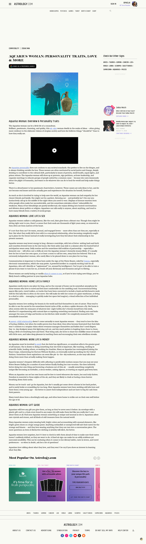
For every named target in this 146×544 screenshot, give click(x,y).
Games (71, 11)
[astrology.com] (23, 4)
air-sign (53, 128)
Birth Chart (86, 11)
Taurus (112, 62)
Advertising (46, 530)
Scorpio (118, 66)
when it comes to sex (53, 274)
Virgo (105, 66)
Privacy (76, 530)
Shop (94, 11)
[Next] (98, 458)
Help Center (123, 530)
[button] (133, 530)
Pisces (124, 69)
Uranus (87, 261)
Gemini (119, 62)
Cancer (126, 62)
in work (38, 344)
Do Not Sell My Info (104, 530)
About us (17, 530)
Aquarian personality (20, 168)
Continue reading (123, 133)
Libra (111, 66)
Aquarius (116, 69)
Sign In (114, 3)
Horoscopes (54, 11)
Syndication (62, 530)
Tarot (77, 11)
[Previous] (95, 458)
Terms (87, 530)
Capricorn (107, 69)
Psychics (63, 11)
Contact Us (31, 530)
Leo (131, 62)
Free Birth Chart (73, 465)
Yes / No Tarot (43, 465)
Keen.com (12, 465)
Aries (105, 62)
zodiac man (26, 48)
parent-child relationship (21, 321)
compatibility (14, 48)
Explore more (121, 116)
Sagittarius (127, 66)
